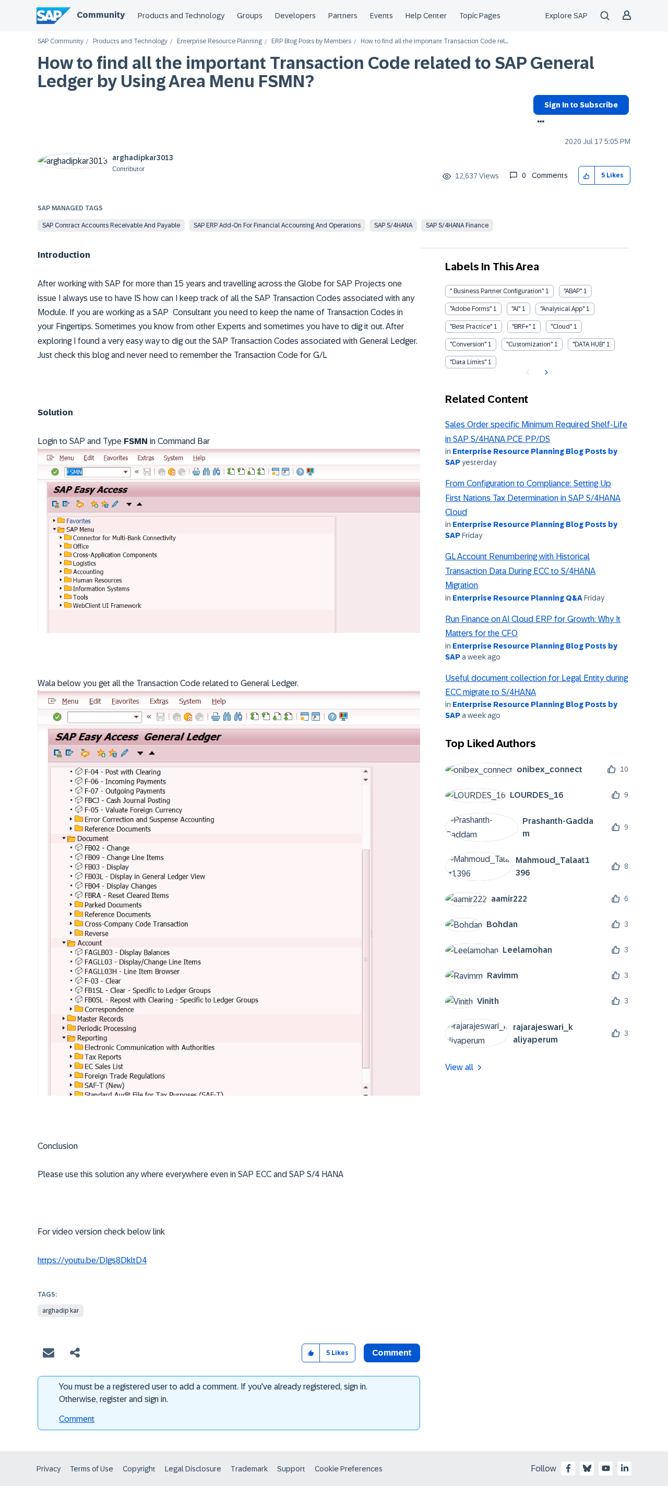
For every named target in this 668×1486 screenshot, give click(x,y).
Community (101, 14)
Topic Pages (479, 15)
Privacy (49, 1469)
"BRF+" (521, 326)
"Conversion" (468, 344)
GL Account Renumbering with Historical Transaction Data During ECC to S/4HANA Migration (520, 571)
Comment (76, 1419)
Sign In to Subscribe (581, 105)
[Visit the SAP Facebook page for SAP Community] (568, 1468)
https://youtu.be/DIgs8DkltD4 (92, 1260)
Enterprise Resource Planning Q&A (517, 598)
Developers (295, 15)
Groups (250, 15)
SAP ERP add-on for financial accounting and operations (277, 225)
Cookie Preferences (349, 1469)
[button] (587, 175)
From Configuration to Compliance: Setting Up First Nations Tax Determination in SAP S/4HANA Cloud (533, 498)
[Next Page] (545, 372)
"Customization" (529, 344)
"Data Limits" (468, 362)
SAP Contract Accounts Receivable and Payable (111, 225)
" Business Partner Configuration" (497, 291)
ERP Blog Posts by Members (311, 41)
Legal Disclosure (193, 1469)
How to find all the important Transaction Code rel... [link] (434, 41)
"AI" (515, 309)
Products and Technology (181, 15)
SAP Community (61, 41)
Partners (342, 15)
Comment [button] (392, 1352)
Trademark (249, 1469)
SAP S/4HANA (393, 225)
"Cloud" (561, 326)
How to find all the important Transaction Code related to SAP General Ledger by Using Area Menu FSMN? (316, 72)
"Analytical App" (562, 309)
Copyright (139, 1469)
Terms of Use (91, 1469)
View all (459, 1067)
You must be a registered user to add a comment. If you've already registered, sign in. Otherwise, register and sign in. (213, 1393)
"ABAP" (573, 291)
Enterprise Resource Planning (219, 41)
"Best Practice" (471, 326)
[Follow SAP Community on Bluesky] (587, 1468)
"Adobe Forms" (471, 309)
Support (291, 1469)
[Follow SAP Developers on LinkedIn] (625, 1468)
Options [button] (538, 122)
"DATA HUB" (588, 344)
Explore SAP (566, 15)
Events (381, 15)
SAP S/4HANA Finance (457, 225)
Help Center (426, 15)
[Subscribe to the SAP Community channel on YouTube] (606, 1468)
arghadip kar (60, 1310)
